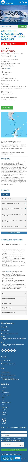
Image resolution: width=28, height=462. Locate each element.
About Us (4, 409)
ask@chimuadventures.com (9, 363)
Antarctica (4, 387)
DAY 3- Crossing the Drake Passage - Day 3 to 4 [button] (12, 208)
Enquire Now (22, 26)
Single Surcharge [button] (7, 308)
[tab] (14, 199)
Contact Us (8, 271)
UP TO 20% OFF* (8, 44)
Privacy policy (10, 459)
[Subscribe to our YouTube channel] (14, 350)
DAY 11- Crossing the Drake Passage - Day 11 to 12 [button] (12, 220)
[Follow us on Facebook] (5, 350)
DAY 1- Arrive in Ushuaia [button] (9, 199)
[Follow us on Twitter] (2, 350)
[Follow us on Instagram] (11, 350)
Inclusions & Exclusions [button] (8, 298)
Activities (22, 23)
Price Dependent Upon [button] (8, 312)
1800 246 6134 (6, 360)
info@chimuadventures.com (9, 375)
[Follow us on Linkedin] (8, 350)
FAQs (3, 397)
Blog (3, 400)
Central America (5, 395)
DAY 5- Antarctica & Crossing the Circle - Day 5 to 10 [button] (13, 214)
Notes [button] (4, 294)
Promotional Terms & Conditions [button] (11, 244)
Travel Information (6, 402)
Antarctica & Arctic (7, 440)
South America (5, 392)
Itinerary (5, 23)
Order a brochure (6, 405)
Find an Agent (5, 407)
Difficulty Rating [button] (6, 303)
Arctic (3, 390)
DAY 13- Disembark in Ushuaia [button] (10, 226)
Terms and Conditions (16, 454)
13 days (5, 194)
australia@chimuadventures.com (10, 333)
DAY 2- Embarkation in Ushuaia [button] (10, 203)
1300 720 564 (7, 26)
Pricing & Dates (14, 23)
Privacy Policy (5, 454)
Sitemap (4, 412)
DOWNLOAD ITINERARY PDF (14, 232)
